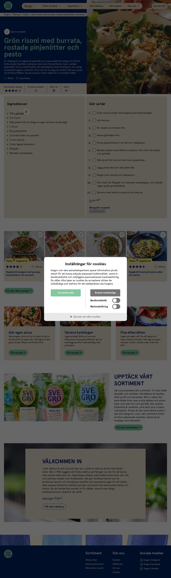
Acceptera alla (66, 292)
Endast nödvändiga (105, 292)
